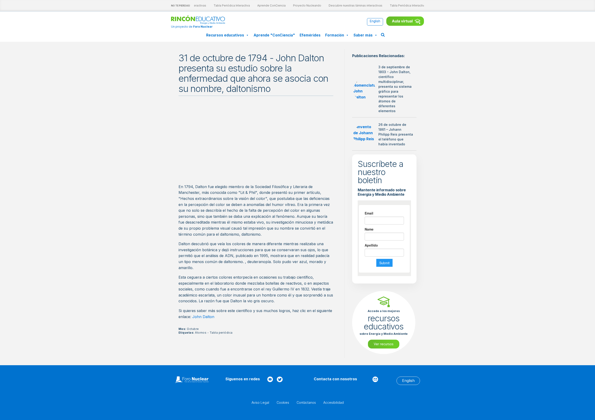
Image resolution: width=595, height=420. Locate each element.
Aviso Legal (260, 402)
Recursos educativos (225, 35)
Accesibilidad (333, 402)
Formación (334, 35)
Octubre (193, 329)
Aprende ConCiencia (268, 5)
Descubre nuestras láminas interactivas (352, 5)
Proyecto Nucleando (304, 5)
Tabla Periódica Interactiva (229, 5)
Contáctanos (306, 402)
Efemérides (310, 35)
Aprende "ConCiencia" (274, 35)
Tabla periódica (221, 332)
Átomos (200, 332)
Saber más (363, 35)
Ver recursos (383, 344)
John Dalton (203, 316)
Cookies (283, 402)
